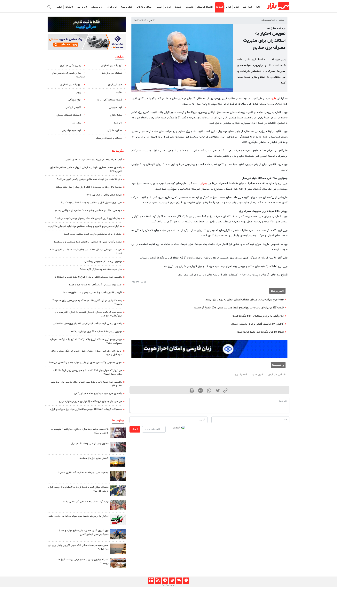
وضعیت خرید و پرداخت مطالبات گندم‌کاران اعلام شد (82, 473)
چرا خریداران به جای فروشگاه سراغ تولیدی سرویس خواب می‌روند (89, 401)
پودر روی (77, 123)
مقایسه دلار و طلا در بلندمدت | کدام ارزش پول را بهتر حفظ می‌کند (89, 187)
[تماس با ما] (178, 580)
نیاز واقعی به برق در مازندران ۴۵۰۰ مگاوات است (258, 316)
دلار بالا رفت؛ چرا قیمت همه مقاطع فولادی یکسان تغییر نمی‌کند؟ (89, 179)
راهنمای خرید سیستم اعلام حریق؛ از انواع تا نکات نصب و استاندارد (88, 277)
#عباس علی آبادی (277, 375)
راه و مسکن (97, 7)
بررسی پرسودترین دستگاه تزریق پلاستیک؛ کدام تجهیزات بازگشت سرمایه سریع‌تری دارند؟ (86, 341)
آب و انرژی (112, 7)
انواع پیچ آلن (74, 100)
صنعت (178, 7)
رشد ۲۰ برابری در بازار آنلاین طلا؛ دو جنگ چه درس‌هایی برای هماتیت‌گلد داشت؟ (86, 302)
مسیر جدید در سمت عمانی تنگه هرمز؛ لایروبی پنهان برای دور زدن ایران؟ (78, 547)
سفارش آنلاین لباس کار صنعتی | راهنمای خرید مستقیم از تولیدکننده (88, 242)
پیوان (78, 92)
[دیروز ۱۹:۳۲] (118, 549)
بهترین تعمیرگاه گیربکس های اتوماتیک (68, 75)
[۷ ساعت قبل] (118, 490)
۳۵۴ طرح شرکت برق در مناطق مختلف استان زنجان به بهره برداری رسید (245, 300)
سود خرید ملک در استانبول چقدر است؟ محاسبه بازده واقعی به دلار (88, 210)
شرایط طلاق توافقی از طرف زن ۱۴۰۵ (104, 195)
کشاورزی (189, 7)
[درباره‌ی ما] (186, 580)
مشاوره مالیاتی (114, 130)
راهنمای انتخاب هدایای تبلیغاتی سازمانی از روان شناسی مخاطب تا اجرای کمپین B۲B (86, 169)
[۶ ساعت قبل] (118, 476)
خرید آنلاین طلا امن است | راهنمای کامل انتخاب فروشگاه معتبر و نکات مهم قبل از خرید (86, 353)
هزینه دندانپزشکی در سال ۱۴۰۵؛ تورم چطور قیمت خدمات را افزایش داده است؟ (86, 251)
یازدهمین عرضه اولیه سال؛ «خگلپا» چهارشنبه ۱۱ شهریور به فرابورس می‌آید (79, 431)
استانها (219, 7)
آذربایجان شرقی (268, 20)
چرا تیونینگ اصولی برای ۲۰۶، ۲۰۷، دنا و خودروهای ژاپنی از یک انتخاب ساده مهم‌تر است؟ (87, 372)
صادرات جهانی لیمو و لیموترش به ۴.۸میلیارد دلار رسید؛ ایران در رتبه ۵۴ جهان (78, 489)
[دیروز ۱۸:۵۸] (118, 462)
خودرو (168, 7)
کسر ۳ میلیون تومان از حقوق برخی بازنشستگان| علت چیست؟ (82, 561)
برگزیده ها (118, 151)
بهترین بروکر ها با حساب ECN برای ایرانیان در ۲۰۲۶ (96, 332)
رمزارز (203, 183)
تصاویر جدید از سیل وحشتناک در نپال (89, 444)
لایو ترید (118, 123)
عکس (59, 7)
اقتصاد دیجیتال (205, 7)
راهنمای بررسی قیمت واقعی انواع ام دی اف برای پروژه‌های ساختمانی (87, 324)
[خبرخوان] (157, 580)
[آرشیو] (150, 580)
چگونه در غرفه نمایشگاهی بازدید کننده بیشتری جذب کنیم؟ (93, 234)
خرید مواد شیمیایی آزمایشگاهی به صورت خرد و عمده (95, 285)
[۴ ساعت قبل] (118, 534)
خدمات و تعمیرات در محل (109, 138)
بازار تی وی (82, 7)
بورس (159, 7)
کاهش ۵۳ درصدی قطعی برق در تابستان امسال (257, 324)
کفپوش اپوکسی (73, 107)
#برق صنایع (257, 375)
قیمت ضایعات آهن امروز (109, 100)
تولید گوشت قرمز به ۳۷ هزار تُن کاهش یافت (85, 502)
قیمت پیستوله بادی (71, 130)
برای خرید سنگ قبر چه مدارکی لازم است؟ (101, 269)
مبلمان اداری (116, 115)
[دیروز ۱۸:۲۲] (118, 505)
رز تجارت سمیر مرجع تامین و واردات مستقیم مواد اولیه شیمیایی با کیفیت (85, 226)
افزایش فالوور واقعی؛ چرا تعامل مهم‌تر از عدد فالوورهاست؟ (92, 293)
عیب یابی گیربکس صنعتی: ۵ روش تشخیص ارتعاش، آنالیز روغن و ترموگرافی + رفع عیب (88, 314)
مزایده (119, 92)
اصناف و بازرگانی (144, 7)
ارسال (135, 429)
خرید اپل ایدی (115, 85)
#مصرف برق (240, 375)
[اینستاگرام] (171, 580)
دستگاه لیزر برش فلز (112, 73)
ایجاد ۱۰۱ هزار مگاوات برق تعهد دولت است (260, 332)
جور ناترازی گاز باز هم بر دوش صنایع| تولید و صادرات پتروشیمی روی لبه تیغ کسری (82, 532)
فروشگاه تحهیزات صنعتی (69, 115)
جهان (236, 7)
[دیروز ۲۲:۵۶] (118, 432)
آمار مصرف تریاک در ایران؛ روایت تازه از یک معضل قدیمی (93, 160)
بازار (274, 98)
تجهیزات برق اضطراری (111, 66)
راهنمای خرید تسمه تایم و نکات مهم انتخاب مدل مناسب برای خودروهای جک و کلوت (86, 384)
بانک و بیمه (126, 7)
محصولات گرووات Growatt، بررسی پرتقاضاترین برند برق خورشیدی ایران (86, 409)
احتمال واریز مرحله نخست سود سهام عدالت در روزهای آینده (78, 516)
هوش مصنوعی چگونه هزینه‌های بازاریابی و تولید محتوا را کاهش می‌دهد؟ (85, 363)
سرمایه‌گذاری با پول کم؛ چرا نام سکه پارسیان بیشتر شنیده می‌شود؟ (88, 218)
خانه (258, 7)
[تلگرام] (164, 580)
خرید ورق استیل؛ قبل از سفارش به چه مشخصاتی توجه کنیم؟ (91, 203)
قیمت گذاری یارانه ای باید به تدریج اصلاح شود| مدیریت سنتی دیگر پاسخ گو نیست (239, 308)
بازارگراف (69, 7)
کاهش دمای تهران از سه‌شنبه (94, 458)
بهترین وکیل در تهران (70, 66)
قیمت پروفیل (115, 107)
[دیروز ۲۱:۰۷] (118, 447)
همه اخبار (248, 7)
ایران (228, 7)
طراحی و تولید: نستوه (168, 585)
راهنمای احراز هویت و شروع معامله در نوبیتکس (98, 393)
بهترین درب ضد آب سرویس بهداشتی (103, 261)
